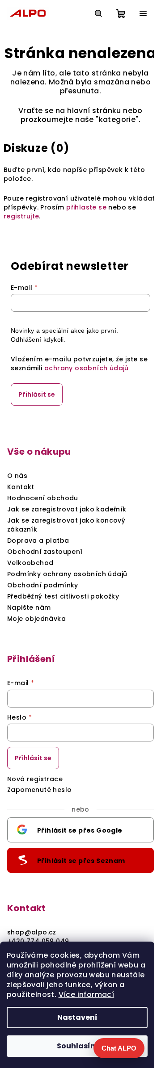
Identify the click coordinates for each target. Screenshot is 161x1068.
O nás (17, 475)
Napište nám (29, 607)
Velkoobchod (30, 562)
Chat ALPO (119, 1048)
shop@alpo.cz (31, 932)
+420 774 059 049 (38, 941)
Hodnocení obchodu (42, 498)
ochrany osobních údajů (86, 368)
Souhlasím (77, 1046)
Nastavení (77, 1017)
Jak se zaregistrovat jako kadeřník (67, 509)
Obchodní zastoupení (45, 551)
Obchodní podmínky (42, 585)
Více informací (86, 994)
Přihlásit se (36, 394)
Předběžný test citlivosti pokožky (63, 596)
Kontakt (20, 486)
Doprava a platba (38, 540)
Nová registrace (35, 779)
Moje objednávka (36, 618)
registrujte (21, 216)
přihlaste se (86, 207)
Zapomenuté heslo (39, 789)
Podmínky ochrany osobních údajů (67, 574)
